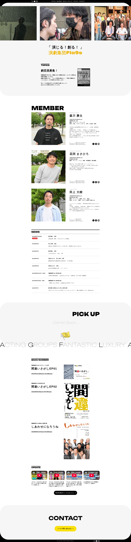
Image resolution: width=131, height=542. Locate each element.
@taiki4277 (78, 218)
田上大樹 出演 (52, 243)
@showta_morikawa (81, 142)
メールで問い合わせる (65, 528)
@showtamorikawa (80, 144)
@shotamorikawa (80, 143)
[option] (65, 23)
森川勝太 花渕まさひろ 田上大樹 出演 (57, 288)
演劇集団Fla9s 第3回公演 (54, 273)
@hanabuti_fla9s (80, 180)
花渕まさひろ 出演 (53, 265)
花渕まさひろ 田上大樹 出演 (56, 258)
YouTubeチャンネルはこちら (64, 493)
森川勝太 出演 (52, 236)
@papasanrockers (80, 182)
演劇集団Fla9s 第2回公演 (54, 280)
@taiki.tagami (79, 220)
